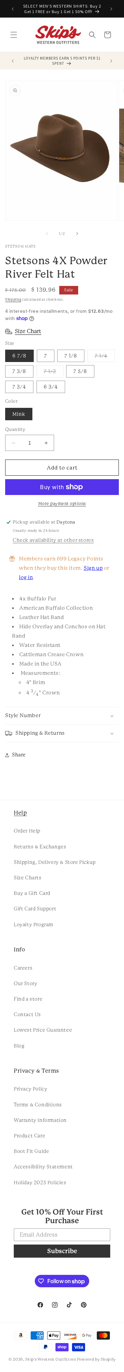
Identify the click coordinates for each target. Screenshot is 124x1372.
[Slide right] (77, 233)
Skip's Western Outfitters (50, 1359)
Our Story (25, 983)
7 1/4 (105, 357)
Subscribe (62, 1251)
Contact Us (27, 1014)
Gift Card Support (35, 908)
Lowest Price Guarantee (43, 1030)
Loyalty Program (33, 924)
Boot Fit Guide (31, 1151)
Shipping (13, 299)
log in (26, 577)
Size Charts (28, 877)
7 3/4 (19, 387)
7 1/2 (53, 373)
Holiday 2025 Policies (40, 1182)
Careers (23, 968)
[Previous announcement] (12, 9)
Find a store (28, 999)
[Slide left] (46, 233)
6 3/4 (51, 387)
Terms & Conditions (38, 1104)
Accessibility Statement (43, 1166)
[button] (13, 34)
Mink (18, 414)
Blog (19, 1046)
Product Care (29, 1135)
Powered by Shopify (96, 1359)
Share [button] (19, 754)
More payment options (62, 503)
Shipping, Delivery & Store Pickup (55, 862)
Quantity (15, 429)
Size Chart (28, 331)
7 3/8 (19, 371)
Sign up (93, 568)
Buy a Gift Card (32, 893)
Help (20, 812)
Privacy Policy (30, 1089)
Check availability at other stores (53, 540)
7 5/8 (80, 371)
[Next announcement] (111, 9)
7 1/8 (70, 356)
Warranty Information (40, 1120)
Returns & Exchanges (40, 846)
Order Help (27, 831)
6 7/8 (19, 356)
